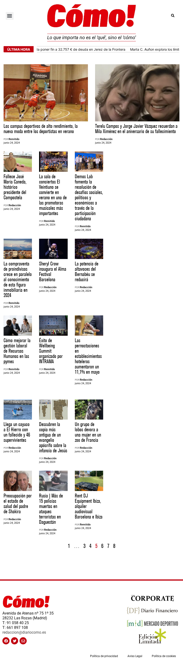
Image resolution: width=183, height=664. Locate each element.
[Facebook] (6, 640)
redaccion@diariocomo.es (24, 632)
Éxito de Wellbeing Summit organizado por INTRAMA (51, 351)
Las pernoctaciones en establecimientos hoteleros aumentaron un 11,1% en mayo (88, 356)
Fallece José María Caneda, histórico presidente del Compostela (15, 187)
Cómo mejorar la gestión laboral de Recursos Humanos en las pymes (17, 351)
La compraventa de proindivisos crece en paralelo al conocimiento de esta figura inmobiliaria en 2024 (18, 280)
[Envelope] (23, 640)
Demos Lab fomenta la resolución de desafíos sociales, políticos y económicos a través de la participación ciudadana (89, 197)
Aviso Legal (134, 656)
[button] (10, 16)
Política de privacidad (104, 656)
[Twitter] (14, 640)
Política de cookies (164, 656)
